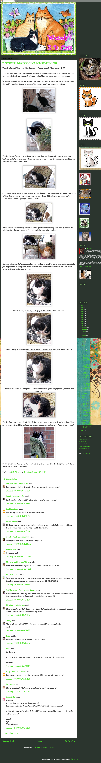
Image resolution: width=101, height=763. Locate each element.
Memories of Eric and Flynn (18, 562)
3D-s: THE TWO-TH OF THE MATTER (87, 354)
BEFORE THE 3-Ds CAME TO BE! (86, 398)
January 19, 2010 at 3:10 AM (18, 491)
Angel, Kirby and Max (15, 496)
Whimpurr (10, 684)
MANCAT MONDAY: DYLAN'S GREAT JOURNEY (86, 389)
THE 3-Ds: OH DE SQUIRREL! (86, 392)
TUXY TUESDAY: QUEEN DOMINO (86, 419)
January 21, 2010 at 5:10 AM (18, 728)
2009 (82, 430)
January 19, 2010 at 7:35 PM (18, 679)
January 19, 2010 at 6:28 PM (18, 643)
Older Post (70, 741)
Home (39, 741)
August (84, 335)
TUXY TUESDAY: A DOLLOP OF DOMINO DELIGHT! (87, 384)
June (83, 339)
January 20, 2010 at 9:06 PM (18, 691)
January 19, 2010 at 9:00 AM (18, 531)
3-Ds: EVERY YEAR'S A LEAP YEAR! (87, 413)
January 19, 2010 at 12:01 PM (18, 569)
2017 (82, 311)
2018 (82, 309)
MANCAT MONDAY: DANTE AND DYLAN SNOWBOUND (87, 409)
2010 (82, 325)
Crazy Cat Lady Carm (84, 448)
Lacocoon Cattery (83, 439)
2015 (82, 315)
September (85, 333)
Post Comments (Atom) (44, 747)
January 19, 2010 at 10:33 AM (18, 544)
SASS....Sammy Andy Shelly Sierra (20, 590)
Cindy (8, 620)
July (83, 337)
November (84, 329)
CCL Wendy (89, 248)
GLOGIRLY (10, 697)
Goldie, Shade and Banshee (17, 537)
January (84, 349)
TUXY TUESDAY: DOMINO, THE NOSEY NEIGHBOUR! (86, 366)
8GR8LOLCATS (13, 574)
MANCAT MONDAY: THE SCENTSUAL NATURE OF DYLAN (87, 423)
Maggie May (11, 549)
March (84, 345)
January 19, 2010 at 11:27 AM (18, 556)
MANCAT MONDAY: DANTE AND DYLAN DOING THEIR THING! (87, 371)
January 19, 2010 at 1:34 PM (18, 584)
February (84, 347)
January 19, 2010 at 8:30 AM (18, 516)
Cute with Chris (82, 441)
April (83, 343)
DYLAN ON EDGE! (86, 395)
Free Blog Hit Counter (82, 455)
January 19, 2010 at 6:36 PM (18, 666)
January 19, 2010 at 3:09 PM (18, 600)
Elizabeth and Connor (15, 605)
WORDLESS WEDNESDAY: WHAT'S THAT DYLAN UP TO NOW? (86, 360)
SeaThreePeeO (12, 509)
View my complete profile (85, 266)
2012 (82, 321)
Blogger (74, 759)
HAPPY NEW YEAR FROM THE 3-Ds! (86, 427)
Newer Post (8, 741)
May (83, 341)
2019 (82, 307)
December (84, 327)
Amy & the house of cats (16, 671)
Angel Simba (11, 521)
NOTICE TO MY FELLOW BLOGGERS (85, 377)
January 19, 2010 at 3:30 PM (18, 615)
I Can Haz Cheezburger (84, 446)
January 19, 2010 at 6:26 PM (18, 630)
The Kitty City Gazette (84, 444)
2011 (82, 323)
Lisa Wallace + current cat (17, 483)
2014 (82, 317)
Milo (8, 648)
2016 (82, 313)
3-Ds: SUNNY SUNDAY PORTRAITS (87, 380)
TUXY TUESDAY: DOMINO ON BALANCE (86, 405)
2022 (82, 305)
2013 (82, 319)
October (84, 331)
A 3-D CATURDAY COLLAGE (86, 351)
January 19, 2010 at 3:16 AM (18, 503)
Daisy (8, 636)
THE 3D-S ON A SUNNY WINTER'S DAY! (87, 416)
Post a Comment (11, 733)
